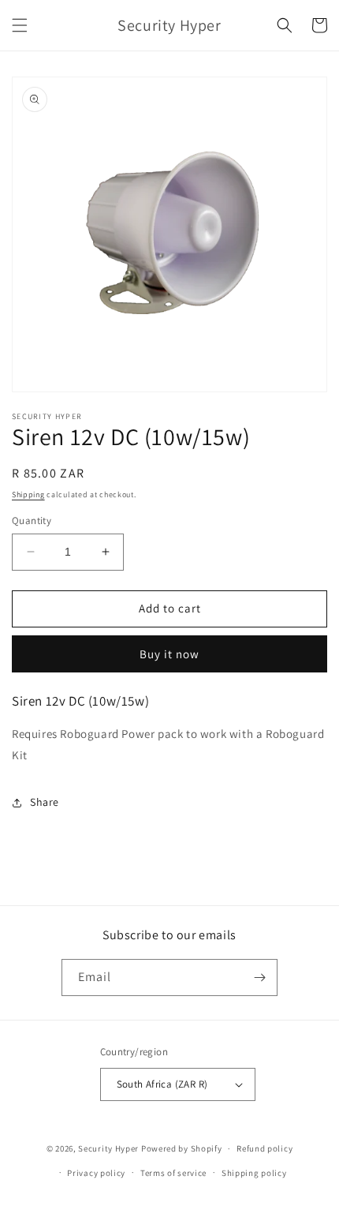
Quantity (31, 520)
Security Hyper (108, 1148)
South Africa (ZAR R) (162, 1084)
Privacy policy (96, 1172)
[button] (19, 25)
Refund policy (264, 1148)
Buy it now (169, 653)
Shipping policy (254, 1172)
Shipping (28, 494)
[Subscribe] (259, 977)
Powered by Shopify (181, 1148)
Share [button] (44, 802)
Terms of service (173, 1172)
